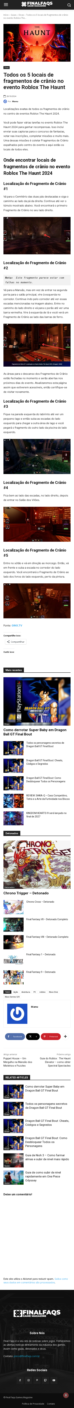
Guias (13, 14)
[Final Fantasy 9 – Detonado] (13, 977)
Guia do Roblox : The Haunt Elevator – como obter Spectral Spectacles (55, 1062)
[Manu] (5, 101)
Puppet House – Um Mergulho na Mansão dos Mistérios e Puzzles (17, 1062)
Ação (15, 992)
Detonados (9, 887)
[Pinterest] (37, 1380)
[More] (65, 1036)
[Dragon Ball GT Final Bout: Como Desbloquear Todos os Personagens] (13, 783)
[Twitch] (45, 1380)
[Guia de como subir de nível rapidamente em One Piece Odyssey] (13, 1178)
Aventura (26, 992)
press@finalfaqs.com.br (27, 1356)
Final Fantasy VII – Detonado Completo (47, 919)
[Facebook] (20, 1380)
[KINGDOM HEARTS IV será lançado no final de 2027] (13, 818)
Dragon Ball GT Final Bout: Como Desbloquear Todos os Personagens (46, 1142)
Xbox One (53, 992)
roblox (42, 992)
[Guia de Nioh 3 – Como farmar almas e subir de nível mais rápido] (13, 1160)
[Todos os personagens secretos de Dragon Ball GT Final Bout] (13, 748)
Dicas (21, 14)
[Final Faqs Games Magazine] (37, 4)
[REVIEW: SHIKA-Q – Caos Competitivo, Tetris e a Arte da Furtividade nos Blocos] (13, 801)
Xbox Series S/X (12, 996)
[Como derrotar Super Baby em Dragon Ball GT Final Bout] (37, 701)
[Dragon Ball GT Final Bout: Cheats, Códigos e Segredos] (13, 766)
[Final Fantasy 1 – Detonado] (13, 960)
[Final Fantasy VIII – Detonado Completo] (13, 942)
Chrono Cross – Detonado (40, 901)
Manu (15, 101)
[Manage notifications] (66, 1395)
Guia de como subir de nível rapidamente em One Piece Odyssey (43, 1176)
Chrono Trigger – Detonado (26, 893)
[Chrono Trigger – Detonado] (37, 864)
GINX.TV (17, 625)
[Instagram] (28, 1380)
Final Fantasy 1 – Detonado (41, 954)
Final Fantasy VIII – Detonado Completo (47, 937)
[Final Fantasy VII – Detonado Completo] (13, 925)
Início (6, 14)
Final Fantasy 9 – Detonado (41, 972)
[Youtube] (54, 1380)
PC (35, 992)
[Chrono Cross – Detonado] (13, 907)
